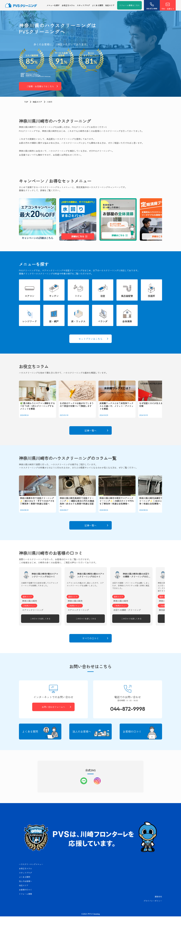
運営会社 (158, 896)
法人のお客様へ (25, 881)
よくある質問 (97, 5)
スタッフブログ (83, 5)
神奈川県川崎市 (29, 601)
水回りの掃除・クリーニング (127, 610)
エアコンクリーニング (32, 610)
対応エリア (109, 5)
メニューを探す (53, 5)
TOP (26, 101)
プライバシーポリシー (153, 900)
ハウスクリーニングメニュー (31, 864)
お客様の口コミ (25, 889)
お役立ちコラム (68, 5)
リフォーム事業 (25, 894)
